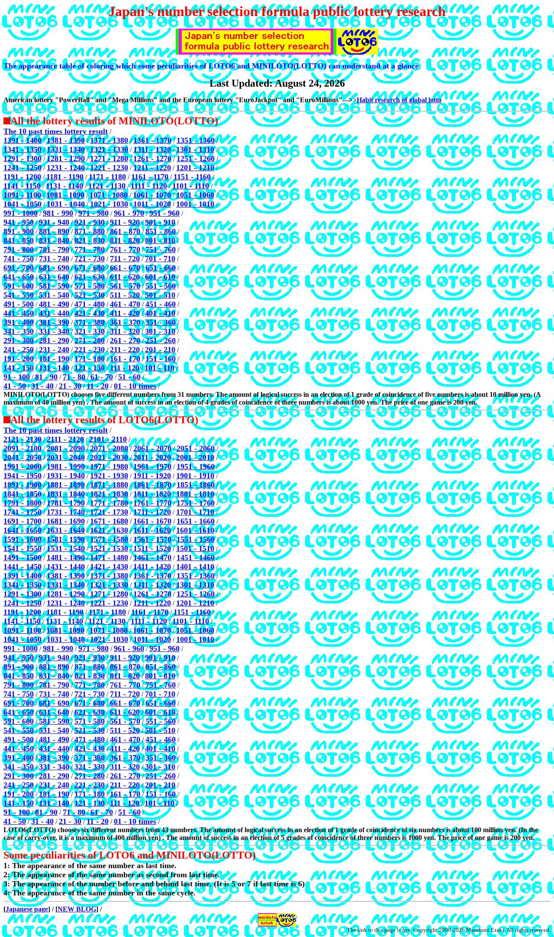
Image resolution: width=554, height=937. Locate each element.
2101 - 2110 (108, 439)
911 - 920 (125, 222)
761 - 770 (125, 249)
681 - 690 (54, 267)
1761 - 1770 (152, 503)
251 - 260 (160, 340)
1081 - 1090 (65, 195)
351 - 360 (160, 322)
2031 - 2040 (66, 457)
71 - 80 (74, 377)
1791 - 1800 (22, 503)
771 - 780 (89, 249)
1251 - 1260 (196, 158)
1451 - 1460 (196, 557)
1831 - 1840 (66, 494)
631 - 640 (54, 276)
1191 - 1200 (22, 176)
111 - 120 (124, 367)
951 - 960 (164, 213)
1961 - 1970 (152, 466)
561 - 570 (125, 286)
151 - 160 (160, 358)
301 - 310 (160, 331)
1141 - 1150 (22, 186)
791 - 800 (18, 249)
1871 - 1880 (109, 484)
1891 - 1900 (22, 484)
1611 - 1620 (152, 530)
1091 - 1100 (22, 195)
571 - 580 (89, 286)
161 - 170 (125, 358)
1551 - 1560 (196, 539)
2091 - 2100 (22, 448)
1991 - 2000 (22, 466)
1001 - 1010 (195, 204)
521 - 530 (89, 295)
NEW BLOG (77, 909)
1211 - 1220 (152, 167)
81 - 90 (46, 377)
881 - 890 (54, 231)
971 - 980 (93, 213)
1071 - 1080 (109, 195)
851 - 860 (160, 231)
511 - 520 (125, 295)
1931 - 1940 (66, 475)
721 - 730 (89, 258)
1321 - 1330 (109, 149)
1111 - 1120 (149, 186)
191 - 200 (18, 358)
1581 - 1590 (66, 539)
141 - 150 (18, 367)
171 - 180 (89, 358)
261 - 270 (125, 340)
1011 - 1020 (152, 204)
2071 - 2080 (109, 448)
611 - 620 (125, 276)
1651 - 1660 (196, 521)
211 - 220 (125, 349)
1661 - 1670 (152, 521)
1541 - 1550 (22, 548)
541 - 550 (18, 295)
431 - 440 (54, 313)
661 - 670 (125, 267)
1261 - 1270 (152, 158)
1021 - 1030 (109, 204)
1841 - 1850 (22, 494)
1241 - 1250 (22, 167)
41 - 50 (14, 386)
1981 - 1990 (66, 466)
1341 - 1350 (22, 149)
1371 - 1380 (109, 140)
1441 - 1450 (22, 566)
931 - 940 (54, 222)
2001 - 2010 (195, 457)
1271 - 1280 (109, 158)
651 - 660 (160, 267)
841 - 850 (18, 240)
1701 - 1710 (195, 512)
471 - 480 (89, 304)
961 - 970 (129, 213)
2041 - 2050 (22, 457)
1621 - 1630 (109, 530)
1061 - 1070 (152, 195)
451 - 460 (160, 304)
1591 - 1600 (22, 539)
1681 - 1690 (66, 521)
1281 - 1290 (66, 158)
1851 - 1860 (196, 484)
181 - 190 (54, 358)
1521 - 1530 (109, 548)
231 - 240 (54, 349)
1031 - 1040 (66, 204)
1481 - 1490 (66, 557)
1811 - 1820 (152, 494)
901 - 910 (160, 222)
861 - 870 (125, 231)
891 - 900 (18, 231)
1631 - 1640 (66, 530)
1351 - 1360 (196, 140)
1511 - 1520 (152, 548)
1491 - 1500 (22, 557)
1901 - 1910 (195, 475)
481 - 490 (54, 304)
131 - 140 (54, 367)
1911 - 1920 (152, 475)
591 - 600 (18, 286)
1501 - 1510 (195, 548)
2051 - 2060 (196, 448)
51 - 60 (129, 377)
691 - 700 (18, 267)
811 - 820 (125, 240)
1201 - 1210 (195, 167)
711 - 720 (125, 258)
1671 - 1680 (109, 521)
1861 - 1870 (152, 484)
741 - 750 (18, 258)
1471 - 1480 (109, 557)
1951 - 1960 (196, 466)
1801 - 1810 (195, 494)
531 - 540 (54, 295)
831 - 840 (54, 240)
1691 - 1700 (22, 521)
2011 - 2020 (152, 457)
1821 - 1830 (109, 494)
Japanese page (27, 909)
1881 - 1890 (66, 484)
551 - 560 (160, 286)
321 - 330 (89, 331)
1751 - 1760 (196, 503)
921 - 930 (89, 222)
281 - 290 (54, 340)
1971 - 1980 (109, 466)
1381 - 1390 (66, 140)
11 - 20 (98, 386)
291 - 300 (18, 340)
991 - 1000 (20, 213)
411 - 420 (125, 313)
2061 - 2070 (152, 448)
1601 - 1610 (195, 530)
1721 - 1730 (109, 512)
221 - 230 (89, 349)
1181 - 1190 (65, 176)
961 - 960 (129, 648)
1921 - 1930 (109, 475)
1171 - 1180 (107, 176)
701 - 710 (160, 258)
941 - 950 (18, 222)
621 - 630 (89, 276)
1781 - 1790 (66, 503)
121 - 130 (89, 367)
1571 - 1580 (109, 539)
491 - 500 (18, 304)
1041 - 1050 (22, 204)
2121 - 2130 (22, 439)
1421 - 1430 (109, 566)
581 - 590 (54, 286)
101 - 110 (159, 367)
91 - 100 (16, 377)
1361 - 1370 (152, 140)
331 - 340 (54, 331)
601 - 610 (160, 276)
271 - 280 (89, 340)
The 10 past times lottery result (55, 131)
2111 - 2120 (65, 439)
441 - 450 (18, 313)
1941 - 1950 (22, 475)
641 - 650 (18, 276)
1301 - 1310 (195, 149)
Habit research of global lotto (399, 100)
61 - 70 (101, 377)
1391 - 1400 (22, 140)
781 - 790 (54, 249)
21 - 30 (70, 386)
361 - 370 (125, 322)
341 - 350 (18, 331)
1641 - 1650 (22, 530)
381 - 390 (54, 322)
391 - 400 (18, 322)
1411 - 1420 (152, 566)
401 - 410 (160, 313)
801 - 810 (160, 240)
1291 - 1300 (22, 158)
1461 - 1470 (152, 557)
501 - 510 (160, 295)
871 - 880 (89, 231)
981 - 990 (58, 213)
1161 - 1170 (149, 176)
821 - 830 (89, 240)
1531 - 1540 (66, 548)
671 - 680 (89, 267)
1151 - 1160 (192, 176)
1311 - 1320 (152, 149)
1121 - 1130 (107, 186)
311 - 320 (125, 331)
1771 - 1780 (109, 503)
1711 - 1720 (152, 512)
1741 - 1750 (22, 512)
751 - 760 (160, 249)
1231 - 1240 (66, 167)
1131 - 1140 (64, 186)
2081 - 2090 (66, 448)
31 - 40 (42, 386)
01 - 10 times (135, 386)
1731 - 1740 (66, 512)
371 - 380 (89, 322)
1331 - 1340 (66, 149)
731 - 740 (54, 258)
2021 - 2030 (109, 457)
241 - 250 (18, 349)
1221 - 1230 (109, 167)
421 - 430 (89, 313)
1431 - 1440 (66, 566)
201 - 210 (160, 349)
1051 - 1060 (195, 195)
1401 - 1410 (195, 566)
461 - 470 (125, 304)
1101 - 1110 (190, 186)
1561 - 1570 (152, 539)
